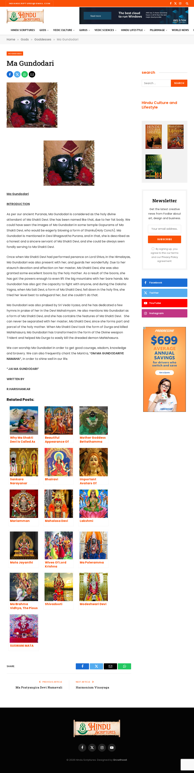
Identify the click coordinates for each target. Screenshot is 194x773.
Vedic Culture (62, 30)
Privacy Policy (170, 257)
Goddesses (15, 53)
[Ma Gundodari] (32, 127)
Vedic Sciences (104, 30)
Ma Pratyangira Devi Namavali (39, 687)
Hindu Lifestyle (132, 30)
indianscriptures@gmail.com (29, 3)
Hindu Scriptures (23, 30)
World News (180, 30)
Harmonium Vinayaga (92, 687)
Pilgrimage (157, 30)
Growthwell (120, 760)
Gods (42, 30)
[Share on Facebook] (10, 74)
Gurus (83, 30)
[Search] (186, 3)
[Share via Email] (32, 74)
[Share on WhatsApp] (24, 74)
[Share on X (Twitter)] (17, 74)
